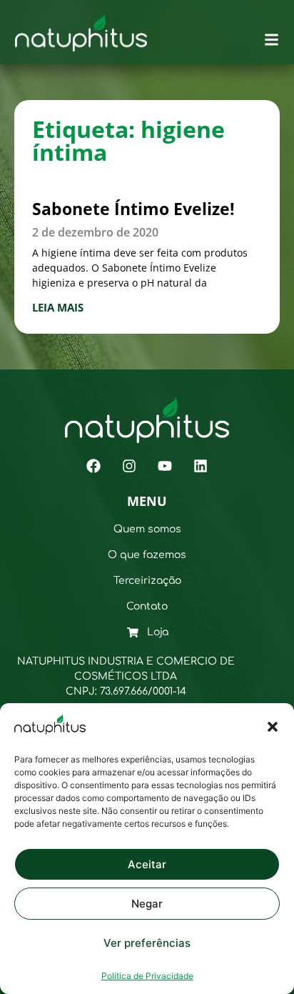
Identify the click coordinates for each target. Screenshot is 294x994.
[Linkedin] (200, 466)
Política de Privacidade (147, 975)
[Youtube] (165, 466)
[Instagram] (129, 466)
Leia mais (57, 307)
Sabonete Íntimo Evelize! (133, 208)
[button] (272, 727)
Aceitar (147, 864)
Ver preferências (147, 943)
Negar (147, 903)
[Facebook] (93, 466)
